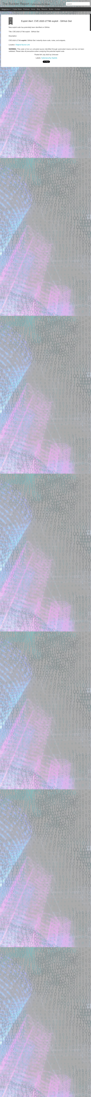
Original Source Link (23, 45)
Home (33, 9)
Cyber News (17, 9)
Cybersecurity (46, 58)
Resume (44, 9)
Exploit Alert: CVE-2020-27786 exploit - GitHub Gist (46, 21)
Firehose (26, 9)
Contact (57, 9)
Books (51, 9)
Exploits (54, 58)
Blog (38, 9)
